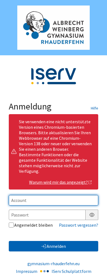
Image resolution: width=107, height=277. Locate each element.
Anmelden (56, 246)
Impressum (26, 271)
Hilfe (94, 108)
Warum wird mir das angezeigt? (58, 182)
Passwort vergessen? (78, 225)
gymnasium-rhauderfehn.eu (53, 263)
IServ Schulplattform (71, 271)
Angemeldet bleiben (33, 225)
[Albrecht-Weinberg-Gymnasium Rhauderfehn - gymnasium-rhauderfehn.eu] (53, 28)
